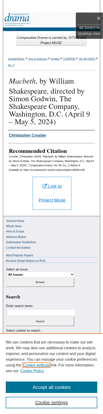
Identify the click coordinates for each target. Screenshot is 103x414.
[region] (51, 373)
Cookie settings (36, 365)
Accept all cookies (52, 387)
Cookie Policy (32, 371)
